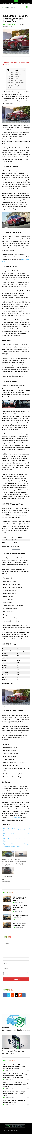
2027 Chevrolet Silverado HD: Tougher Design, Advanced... (20, 898)
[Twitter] (8, 995)
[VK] (24, 995)
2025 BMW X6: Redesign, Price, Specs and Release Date (7, 861)
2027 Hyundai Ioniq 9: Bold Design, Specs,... (20, 916)
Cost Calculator (5, 1027)
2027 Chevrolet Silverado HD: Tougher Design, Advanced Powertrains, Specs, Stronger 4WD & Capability (14, 1066)
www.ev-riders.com (14, 818)
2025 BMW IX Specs (13, 84)
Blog (4, 24)
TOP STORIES (15, 24)
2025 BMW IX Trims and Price (15, 80)
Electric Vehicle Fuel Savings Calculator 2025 (13, 1052)
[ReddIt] (12, 995)
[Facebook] (5, 995)
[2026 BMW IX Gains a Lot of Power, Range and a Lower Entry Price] (21, 854)
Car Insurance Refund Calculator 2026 (16, 1030)
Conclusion (10, 87)
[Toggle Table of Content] (22, 70)
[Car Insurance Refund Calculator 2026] (16, 1021)
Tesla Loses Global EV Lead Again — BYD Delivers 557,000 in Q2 (17, 3)
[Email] (16, 995)
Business (9, 24)
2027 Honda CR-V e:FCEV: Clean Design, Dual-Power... (20, 907)
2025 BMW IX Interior (13, 78)
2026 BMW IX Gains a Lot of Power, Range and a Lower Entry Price (21, 861)
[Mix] (20, 995)
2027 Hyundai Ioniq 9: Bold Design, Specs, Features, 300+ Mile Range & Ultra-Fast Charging (15, 1084)
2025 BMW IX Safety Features (15, 85)
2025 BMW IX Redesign (13, 72)
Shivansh (22, 24)
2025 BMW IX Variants (13, 76)
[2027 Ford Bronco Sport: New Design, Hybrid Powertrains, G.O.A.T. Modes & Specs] (7, 925)
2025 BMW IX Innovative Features (16, 82)
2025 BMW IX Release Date (14, 74)
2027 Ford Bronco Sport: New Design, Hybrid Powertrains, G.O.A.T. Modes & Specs (14, 1093)
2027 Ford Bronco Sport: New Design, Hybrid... (20, 924)
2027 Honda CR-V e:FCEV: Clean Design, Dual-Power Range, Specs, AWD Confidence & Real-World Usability (15, 1075)
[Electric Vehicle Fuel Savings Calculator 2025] (16, 1042)
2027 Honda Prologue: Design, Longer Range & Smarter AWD (14, 1101)
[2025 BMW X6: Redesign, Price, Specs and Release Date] (8, 854)
